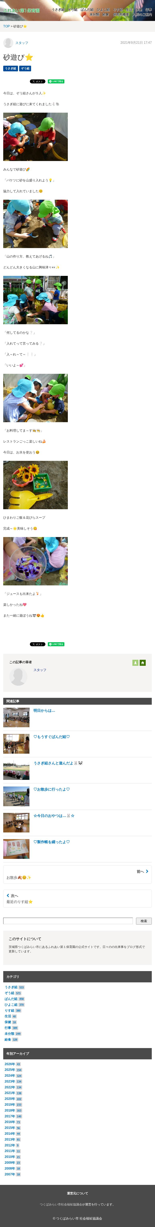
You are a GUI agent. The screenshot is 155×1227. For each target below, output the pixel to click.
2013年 (10, 1139)
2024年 (10, 1075)
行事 (148, 9)
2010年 (10, 1156)
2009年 (10, 1162)
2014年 (10, 1133)
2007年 (10, 1174)
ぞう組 (73, 9)
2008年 (10, 1168)
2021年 (10, 1093)
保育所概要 (121, 14)
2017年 (10, 1116)
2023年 (10, 1081)
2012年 (10, 1145)
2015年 (10, 1127)
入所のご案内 (142, 14)
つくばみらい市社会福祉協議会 (61, 1204)
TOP (6, 26)
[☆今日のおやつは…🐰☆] (38, 831)
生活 (129, 9)
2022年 (10, 1087)
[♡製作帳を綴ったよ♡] (36, 857)
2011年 (10, 1151)
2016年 (10, 1122)
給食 (106, 14)
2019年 (10, 1104)
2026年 (10, 1064)
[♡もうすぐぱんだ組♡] (36, 752)
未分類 (94, 14)
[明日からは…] (29, 726)
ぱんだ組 (87, 9)
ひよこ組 (103, 9)
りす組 (118, 9)
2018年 (10, 1110)
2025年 (10, 1069)
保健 (139, 9)
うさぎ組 (58, 9)
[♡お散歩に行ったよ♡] (36, 805)
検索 (144, 921)
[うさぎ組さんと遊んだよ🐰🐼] (43, 778)
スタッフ (21, 43)
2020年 (10, 1098)
